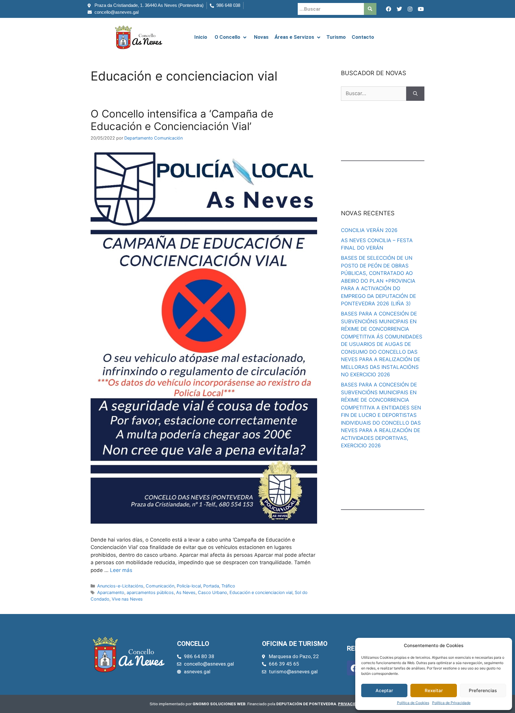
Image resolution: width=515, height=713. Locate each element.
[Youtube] (420, 9)
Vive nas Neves (127, 598)
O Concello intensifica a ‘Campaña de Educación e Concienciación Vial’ (182, 119)
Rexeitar (434, 690)
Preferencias (483, 690)
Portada (211, 585)
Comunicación (160, 585)
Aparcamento (110, 592)
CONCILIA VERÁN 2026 (369, 230)
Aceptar (384, 690)
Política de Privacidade (451, 702)
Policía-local (189, 585)
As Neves (186, 592)
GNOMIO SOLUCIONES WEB (219, 703)
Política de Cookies (413, 702)
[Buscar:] (373, 93)
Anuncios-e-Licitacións (120, 585)
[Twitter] (399, 9)
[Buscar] (415, 93)
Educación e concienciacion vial (260, 592)
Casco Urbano (212, 592)
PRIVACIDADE (351, 703)
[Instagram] (410, 9)
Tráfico (228, 585)
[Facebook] (388, 9)
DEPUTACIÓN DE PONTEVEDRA (306, 703)
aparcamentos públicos (150, 592)
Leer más (121, 570)
